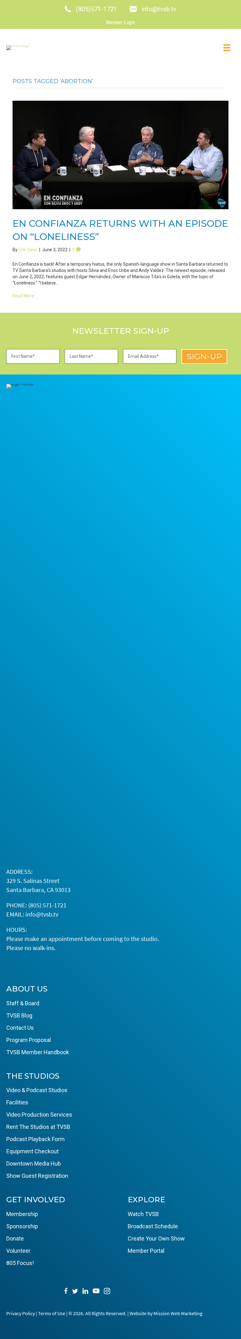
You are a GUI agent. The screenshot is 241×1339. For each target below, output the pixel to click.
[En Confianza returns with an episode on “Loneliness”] (120, 155)
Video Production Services (39, 1114)
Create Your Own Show (156, 1238)
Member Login (120, 22)
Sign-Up (204, 356)
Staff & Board (22, 1003)
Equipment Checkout (32, 1151)
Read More (23, 295)
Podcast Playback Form (35, 1139)
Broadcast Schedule (153, 1226)
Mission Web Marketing (177, 1313)
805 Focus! (20, 1263)
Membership (22, 1214)
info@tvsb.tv (41, 914)
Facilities (17, 1102)
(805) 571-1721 (47, 905)
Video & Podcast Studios (36, 1090)
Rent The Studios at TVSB (38, 1127)
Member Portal (146, 1250)
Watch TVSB (143, 1214)
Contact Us (20, 1027)
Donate (15, 1238)
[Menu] (227, 48)
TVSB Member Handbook (37, 1052)
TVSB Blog (19, 1015)
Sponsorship (22, 1226)
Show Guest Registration (37, 1175)
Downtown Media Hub (33, 1163)
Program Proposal (28, 1040)
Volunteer (18, 1250)
